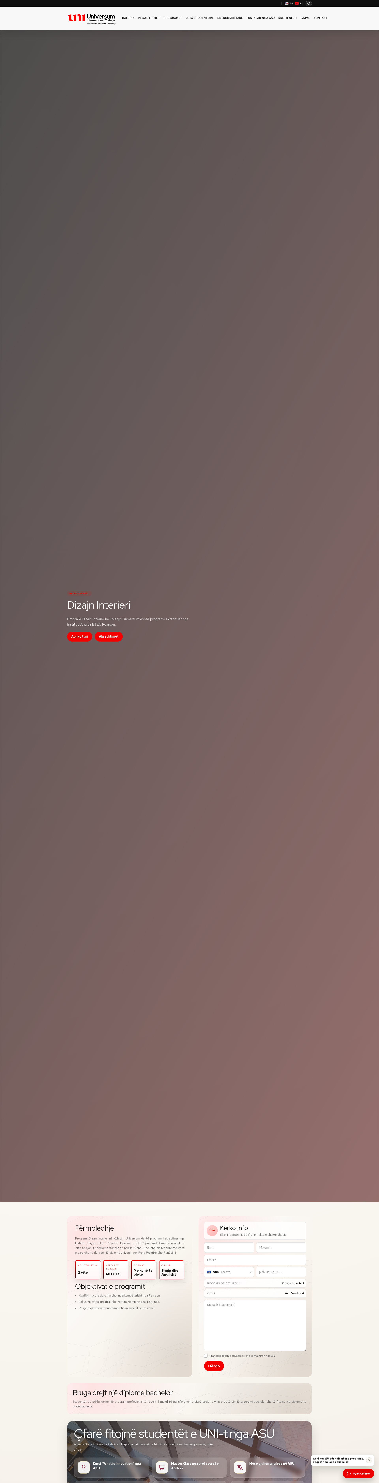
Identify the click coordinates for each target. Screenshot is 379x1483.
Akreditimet (109, 636)
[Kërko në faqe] (309, 3)
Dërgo (214, 1366)
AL (302, 3)
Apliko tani (79, 636)
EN (292, 3)
